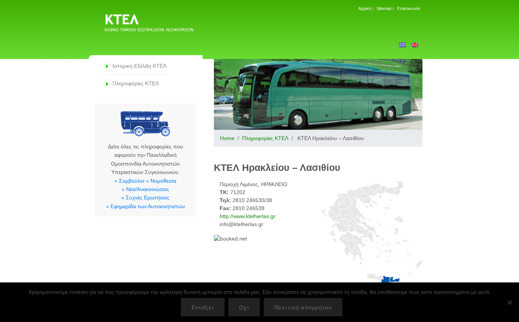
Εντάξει (202, 307)
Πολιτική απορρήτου (303, 307)
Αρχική (364, 8)
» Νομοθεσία (161, 181)
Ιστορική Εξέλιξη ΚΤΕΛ (139, 66)
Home (227, 138)
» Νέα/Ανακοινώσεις (145, 189)
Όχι (244, 307)
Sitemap (384, 8)
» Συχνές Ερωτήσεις (145, 197)
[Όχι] (509, 302)
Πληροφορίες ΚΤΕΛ (135, 83)
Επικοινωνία (408, 8)
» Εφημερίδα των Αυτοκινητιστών (145, 206)
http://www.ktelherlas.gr (247, 216)
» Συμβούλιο (129, 181)
